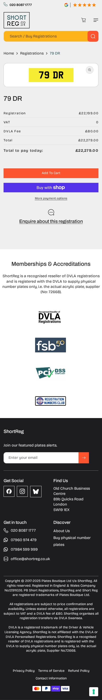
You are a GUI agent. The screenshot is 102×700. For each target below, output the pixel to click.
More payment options (51, 198)
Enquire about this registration (51, 221)
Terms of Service (51, 671)
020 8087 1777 (20, 5)
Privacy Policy (24, 671)
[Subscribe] (84, 457)
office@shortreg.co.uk (30, 559)
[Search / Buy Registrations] (93, 36)
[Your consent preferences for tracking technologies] (93, 691)
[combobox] (51, 36)
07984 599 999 (24, 549)
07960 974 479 (24, 540)
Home (9, 53)
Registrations (32, 53)
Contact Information (51, 678)
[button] (94, 20)
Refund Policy (78, 671)
